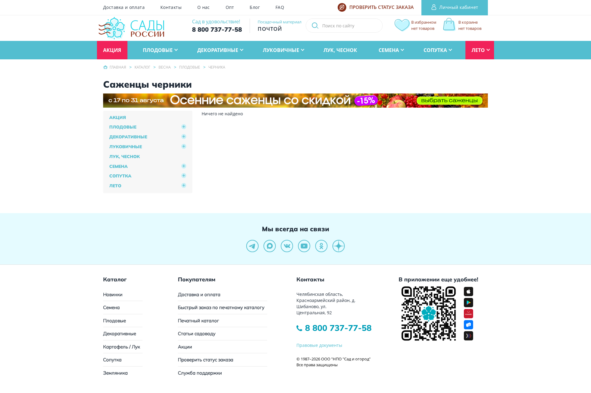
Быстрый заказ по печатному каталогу (221, 307)
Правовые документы (319, 345)
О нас (203, 7)
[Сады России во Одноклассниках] (321, 246)
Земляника (115, 373)
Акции (185, 347)
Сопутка (120, 176)
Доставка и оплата (124, 7)
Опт (230, 7)
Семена (118, 166)
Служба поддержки (200, 373)
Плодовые (122, 127)
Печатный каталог (198, 321)
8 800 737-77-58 (338, 328)
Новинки (113, 294)
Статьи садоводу (196, 333)
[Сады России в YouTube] (304, 246)
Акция (117, 117)
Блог (255, 7)
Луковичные (125, 146)
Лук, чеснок (124, 156)
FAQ (279, 7)
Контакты (171, 7)
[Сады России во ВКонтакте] (287, 246)
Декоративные (128, 137)
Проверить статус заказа (205, 360)
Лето (115, 186)
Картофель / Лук (121, 347)
